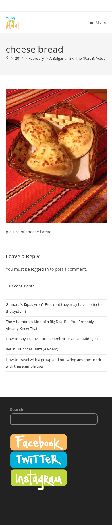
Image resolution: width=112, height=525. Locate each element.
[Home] (7, 58)
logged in (40, 269)
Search (16, 409)
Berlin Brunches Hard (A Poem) (32, 349)
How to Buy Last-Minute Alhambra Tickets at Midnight (52, 338)
